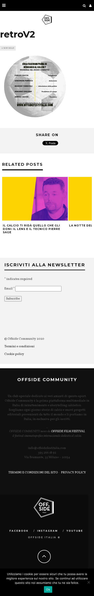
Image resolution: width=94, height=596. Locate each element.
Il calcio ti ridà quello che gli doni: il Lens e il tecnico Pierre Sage (31, 229)
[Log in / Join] (90, 5)
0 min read (8, 48)
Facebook (19, 530)
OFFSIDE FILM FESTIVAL (68, 431)
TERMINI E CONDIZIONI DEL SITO (33, 473)
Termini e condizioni (19, 346)
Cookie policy (14, 354)
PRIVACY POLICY (73, 473)
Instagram (47, 530)
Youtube (74, 530)
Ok (48, 589)
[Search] (84, 5)
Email (9, 289)
